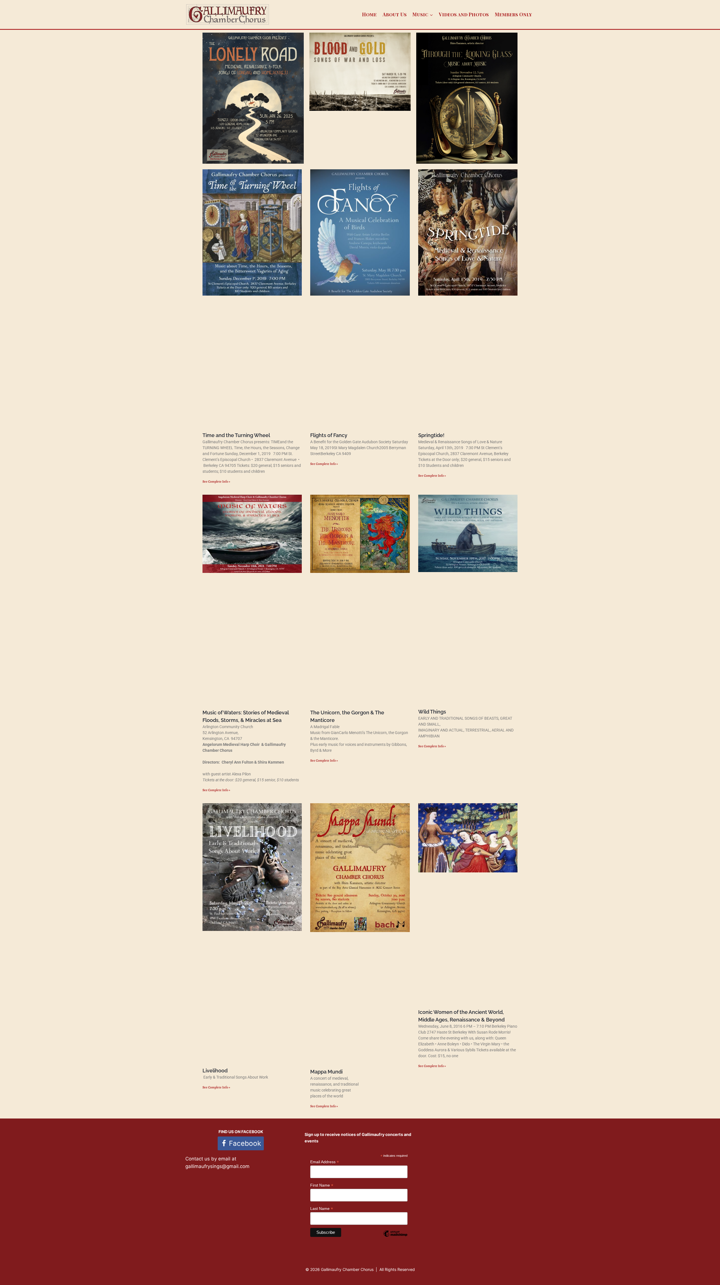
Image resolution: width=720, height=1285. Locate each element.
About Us (394, 14)
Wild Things (432, 712)
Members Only (513, 14)
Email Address (324, 1162)
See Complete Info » (216, 481)
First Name (321, 1185)
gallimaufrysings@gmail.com (217, 1166)
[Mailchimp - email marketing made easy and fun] (395, 1238)
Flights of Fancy (328, 435)
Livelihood (215, 1071)
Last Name (321, 1208)
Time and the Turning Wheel (236, 435)
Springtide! (431, 435)
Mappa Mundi (326, 1072)
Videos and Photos (464, 14)
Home (369, 14)
